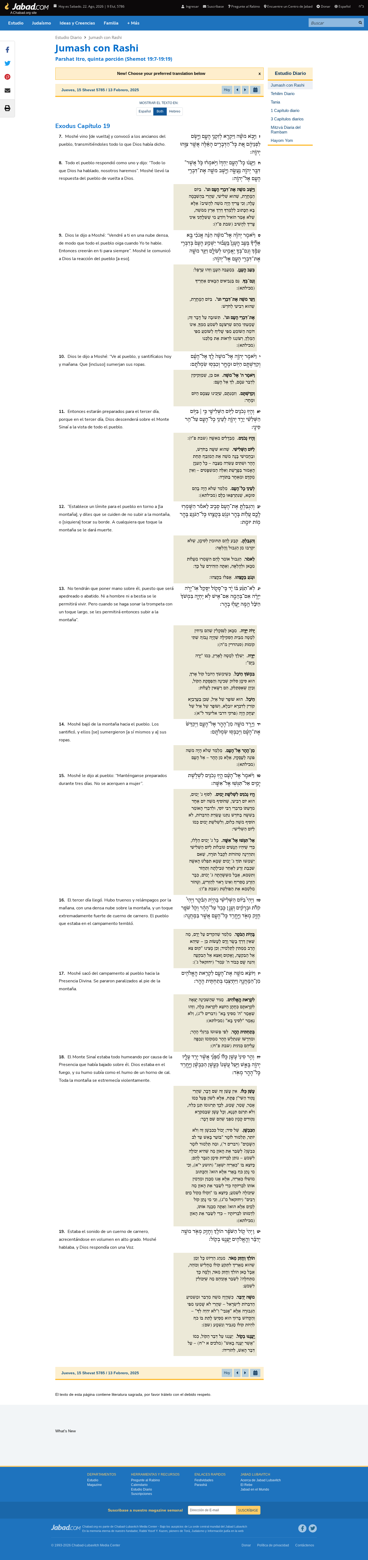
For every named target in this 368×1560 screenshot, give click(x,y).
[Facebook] (302, 1528)
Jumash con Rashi (105, 37)
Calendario (139, 1485)
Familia (111, 23)
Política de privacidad (273, 1545)
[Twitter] (313, 1528)
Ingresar (192, 6)
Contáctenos (304, 1545)
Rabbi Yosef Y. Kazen (153, 1530)
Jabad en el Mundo (255, 1489)
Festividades (203, 1480)
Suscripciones (141, 1494)
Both (160, 111)
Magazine (94, 1485)
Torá (187, 1530)
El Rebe (247, 1485)
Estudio (15, 23)
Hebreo (174, 111)
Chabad (119, 1526)
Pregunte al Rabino (245, 6)
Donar (325, 6)
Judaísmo (41, 23)
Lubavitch (132, 1526)
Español (145, 111)
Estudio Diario (68, 37)
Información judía (219, 1530)
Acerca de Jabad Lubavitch (261, 1480)
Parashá (200, 1485)
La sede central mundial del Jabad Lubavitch (217, 1526)
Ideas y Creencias (77, 23)
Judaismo (197, 1530)
